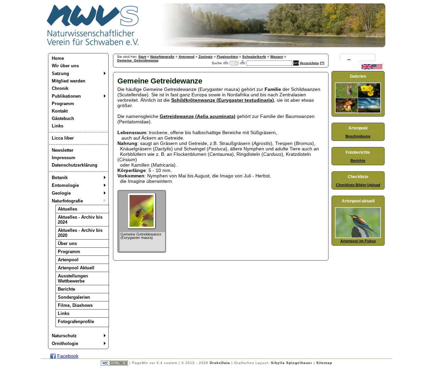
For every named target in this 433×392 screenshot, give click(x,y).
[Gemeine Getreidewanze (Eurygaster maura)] (141, 227)
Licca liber (63, 138)
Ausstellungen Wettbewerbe (73, 278)
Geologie (61, 193)
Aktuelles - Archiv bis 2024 (80, 220)
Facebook (67, 356)
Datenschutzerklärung (74, 165)
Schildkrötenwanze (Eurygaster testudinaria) (222, 100)
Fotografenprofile (76, 321)
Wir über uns (65, 65)
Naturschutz (64, 335)
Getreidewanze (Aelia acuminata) (197, 116)
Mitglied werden (68, 80)
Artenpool (68, 259)
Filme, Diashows (75, 305)
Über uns (67, 243)
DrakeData (220, 363)
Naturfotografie (67, 200)
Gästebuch (63, 118)
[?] (322, 63)
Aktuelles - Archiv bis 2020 (80, 233)
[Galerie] (358, 112)
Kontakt (60, 111)
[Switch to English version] (372, 68)
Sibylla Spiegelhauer (291, 363)
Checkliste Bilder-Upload (358, 185)
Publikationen (66, 96)
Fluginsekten (227, 56)
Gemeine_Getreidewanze (138, 60)
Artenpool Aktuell (76, 267)
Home (58, 58)
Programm (63, 103)
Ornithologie (65, 343)
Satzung (60, 73)
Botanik (60, 177)
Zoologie (206, 56)
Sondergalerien (74, 297)
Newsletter (62, 150)
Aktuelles (67, 209)
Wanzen (276, 56)
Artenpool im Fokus (358, 241)
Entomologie (65, 185)
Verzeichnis (309, 63)
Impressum (63, 157)
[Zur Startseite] (93, 45)
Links (57, 125)
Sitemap (324, 363)
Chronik (60, 88)
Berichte (66, 289)
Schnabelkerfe (254, 56)
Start (142, 56)
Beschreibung (357, 136)
